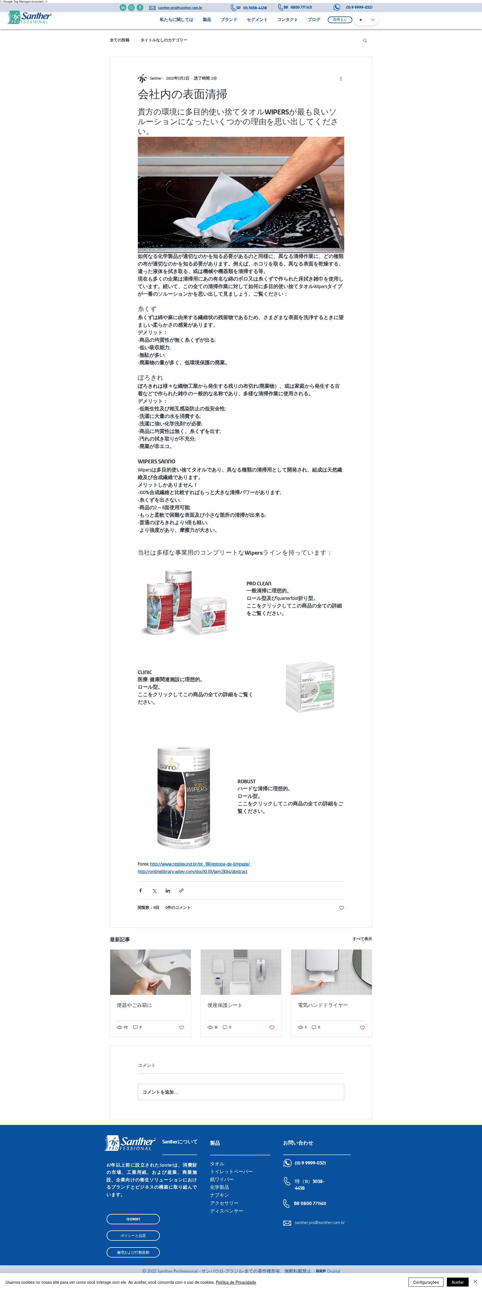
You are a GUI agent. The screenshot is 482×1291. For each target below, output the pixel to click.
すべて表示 (362, 939)
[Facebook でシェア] (140, 890)
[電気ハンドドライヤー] (331, 972)
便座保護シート (225, 1005)
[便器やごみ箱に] (150, 972)
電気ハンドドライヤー (323, 1005)
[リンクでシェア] (181, 890)
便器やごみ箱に (134, 1005)
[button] (340, 19)
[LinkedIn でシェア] (167, 890)
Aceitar (458, 1282)
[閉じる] (475, 1282)
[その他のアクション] (341, 78)
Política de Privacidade (236, 1282)
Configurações (426, 1282)
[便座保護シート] (241, 972)
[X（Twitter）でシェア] (154, 890)
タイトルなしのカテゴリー (164, 40)
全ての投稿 (119, 40)
